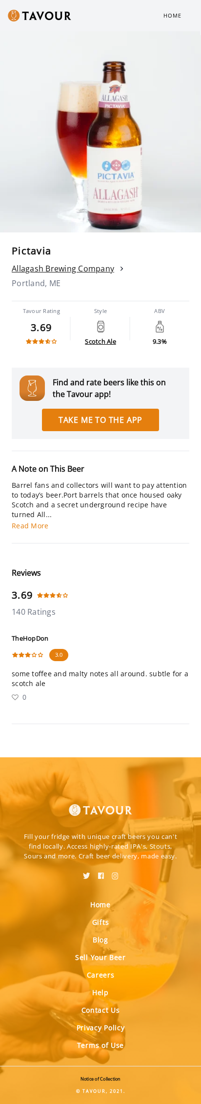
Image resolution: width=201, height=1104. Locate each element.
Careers (101, 974)
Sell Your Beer (100, 957)
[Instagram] (115, 872)
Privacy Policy (101, 1027)
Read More (30, 525)
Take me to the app (100, 420)
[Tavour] (100, 804)
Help (100, 992)
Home (172, 15)
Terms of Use (100, 1045)
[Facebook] (101, 872)
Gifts (100, 922)
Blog (100, 939)
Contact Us (100, 1010)
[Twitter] (86, 872)
